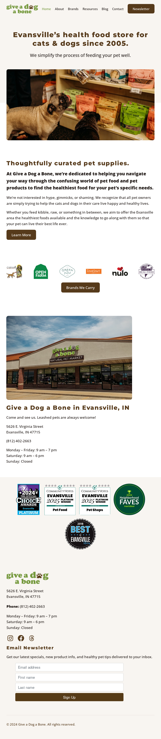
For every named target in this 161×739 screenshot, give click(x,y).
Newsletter (141, 9)
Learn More (21, 234)
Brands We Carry (80, 287)
